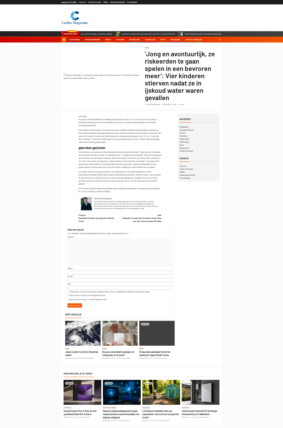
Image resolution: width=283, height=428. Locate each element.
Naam (70, 268)
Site (69, 284)
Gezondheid (146, 407)
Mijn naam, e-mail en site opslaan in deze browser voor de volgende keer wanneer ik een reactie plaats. (110, 292)
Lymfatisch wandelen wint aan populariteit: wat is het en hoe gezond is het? (133, 34)
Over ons (82, 2)
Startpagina (74, 40)
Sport (163, 40)
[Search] (219, 40)
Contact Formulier (94, 2)
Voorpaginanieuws (92, 40)
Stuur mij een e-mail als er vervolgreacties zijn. (87, 295)
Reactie (71, 237)
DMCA (105, 2)
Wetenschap (134, 40)
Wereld (108, 40)
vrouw (84, 161)
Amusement (175, 40)
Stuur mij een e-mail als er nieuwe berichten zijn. (87, 299)
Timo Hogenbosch (85, 417)
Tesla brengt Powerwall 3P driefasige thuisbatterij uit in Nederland (192, 34)
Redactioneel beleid (117, 2)
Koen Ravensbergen (153, 104)
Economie (120, 40)
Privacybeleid (132, 2)
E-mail (71, 276)
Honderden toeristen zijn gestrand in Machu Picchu (96, 218)
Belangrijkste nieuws (109, 407)
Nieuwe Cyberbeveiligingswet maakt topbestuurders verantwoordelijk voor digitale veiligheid (121, 414)
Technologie (150, 40)
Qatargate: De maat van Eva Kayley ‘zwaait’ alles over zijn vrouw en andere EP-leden (141, 218)
